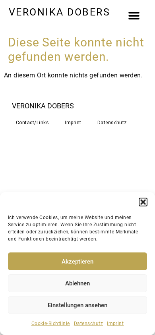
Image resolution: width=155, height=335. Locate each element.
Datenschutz (88, 323)
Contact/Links (32, 122)
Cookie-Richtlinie (50, 323)
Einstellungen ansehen (77, 305)
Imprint (115, 323)
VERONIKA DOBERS (59, 12)
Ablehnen (77, 283)
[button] (143, 202)
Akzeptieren (77, 261)
